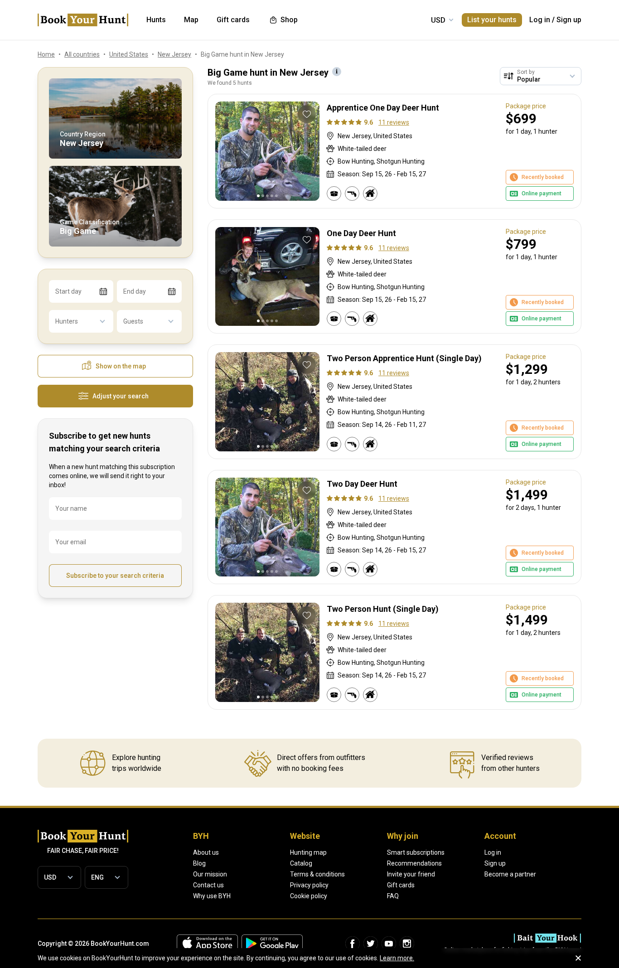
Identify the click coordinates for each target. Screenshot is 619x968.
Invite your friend (411, 874)
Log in (539, 19)
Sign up (568, 19)
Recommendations (414, 863)
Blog (199, 863)
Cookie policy (308, 896)
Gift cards (401, 885)
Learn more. (397, 958)
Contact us (208, 885)
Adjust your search (120, 396)
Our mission (210, 874)
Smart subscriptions (416, 852)
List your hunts (492, 19)
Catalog (301, 863)
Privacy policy (309, 885)
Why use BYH (212, 896)
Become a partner (510, 874)
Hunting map (308, 852)
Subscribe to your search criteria (115, 575)
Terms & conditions (317, 874)
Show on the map (121, 366)
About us (206, 852)
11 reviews (393, 122)
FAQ (393, 896)
